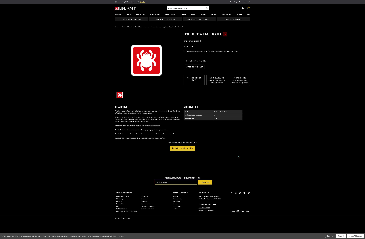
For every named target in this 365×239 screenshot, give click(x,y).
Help (235, 2)
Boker (175, 204)
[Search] (207, 8)
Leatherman (177, 206)
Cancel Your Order (147, 209)
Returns (119, 201)
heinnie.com (144, 121)
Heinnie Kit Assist (122, 196)
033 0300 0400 (204, 208)
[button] (182, 148)
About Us (144, 196)
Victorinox (176, 201)
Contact (247, 2)
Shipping (119, 199)
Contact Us (120, 204)
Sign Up (142, 2)
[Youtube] (249, 193)
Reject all (341, 236)
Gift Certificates (121, 209)
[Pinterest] (244, 193)
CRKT (175, 209)
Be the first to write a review (182, 148)
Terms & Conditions (148, 206)
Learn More (234, 51)
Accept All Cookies (355, 236)
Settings (330, 236)
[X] (236, 193)
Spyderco (176, 196)
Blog (240, 2)
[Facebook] (232, 193)
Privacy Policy (146, 204)
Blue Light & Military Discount (126, 211)
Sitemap (144, 201)
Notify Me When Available (196, 61)
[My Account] (242, 8)
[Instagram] (240, 193)
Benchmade (177, 199)
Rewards (144, 199)
